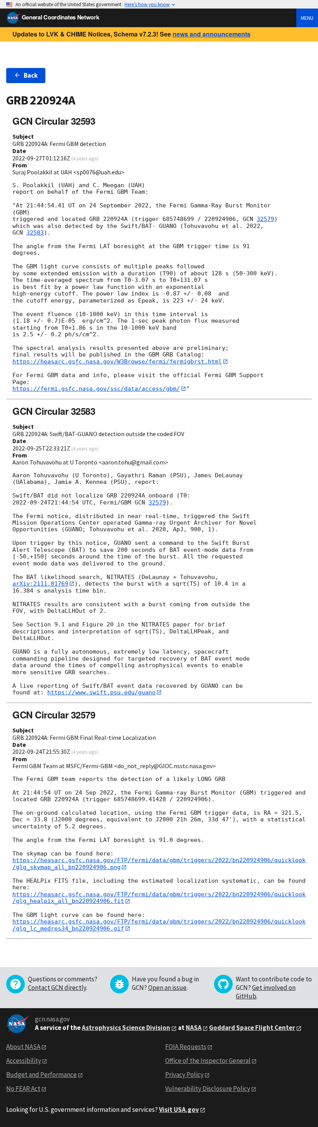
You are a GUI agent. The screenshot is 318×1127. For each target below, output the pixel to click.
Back (31, 75)
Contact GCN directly (57, 987)
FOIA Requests (185, 1046)
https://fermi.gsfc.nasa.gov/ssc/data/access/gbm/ (96, 388)
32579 (265, 219)
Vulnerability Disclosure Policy (207, 1088)
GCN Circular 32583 (53, 410)
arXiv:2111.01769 (40, 583)
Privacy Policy (184, 1074)
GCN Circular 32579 (53, 714)
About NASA (23, 1046)
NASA (194, 1027)
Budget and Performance (41, 1074)
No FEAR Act (23, 1088)
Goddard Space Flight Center (252, 1027)
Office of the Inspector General (208, 1060)
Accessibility (23, 1060)
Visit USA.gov (179, 1109)
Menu (307, 17)
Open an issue (167, 987)
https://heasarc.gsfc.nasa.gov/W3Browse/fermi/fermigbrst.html (117, 361)
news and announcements (212, 34)
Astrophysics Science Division (126, 1027)
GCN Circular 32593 (53, 120)
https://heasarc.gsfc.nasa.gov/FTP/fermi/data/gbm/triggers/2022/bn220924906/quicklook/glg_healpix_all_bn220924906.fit (159, 897)
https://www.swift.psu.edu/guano (101, 692)
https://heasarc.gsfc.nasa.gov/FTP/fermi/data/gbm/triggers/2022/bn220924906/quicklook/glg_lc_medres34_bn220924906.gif (159, 925)
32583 (35, 232)
